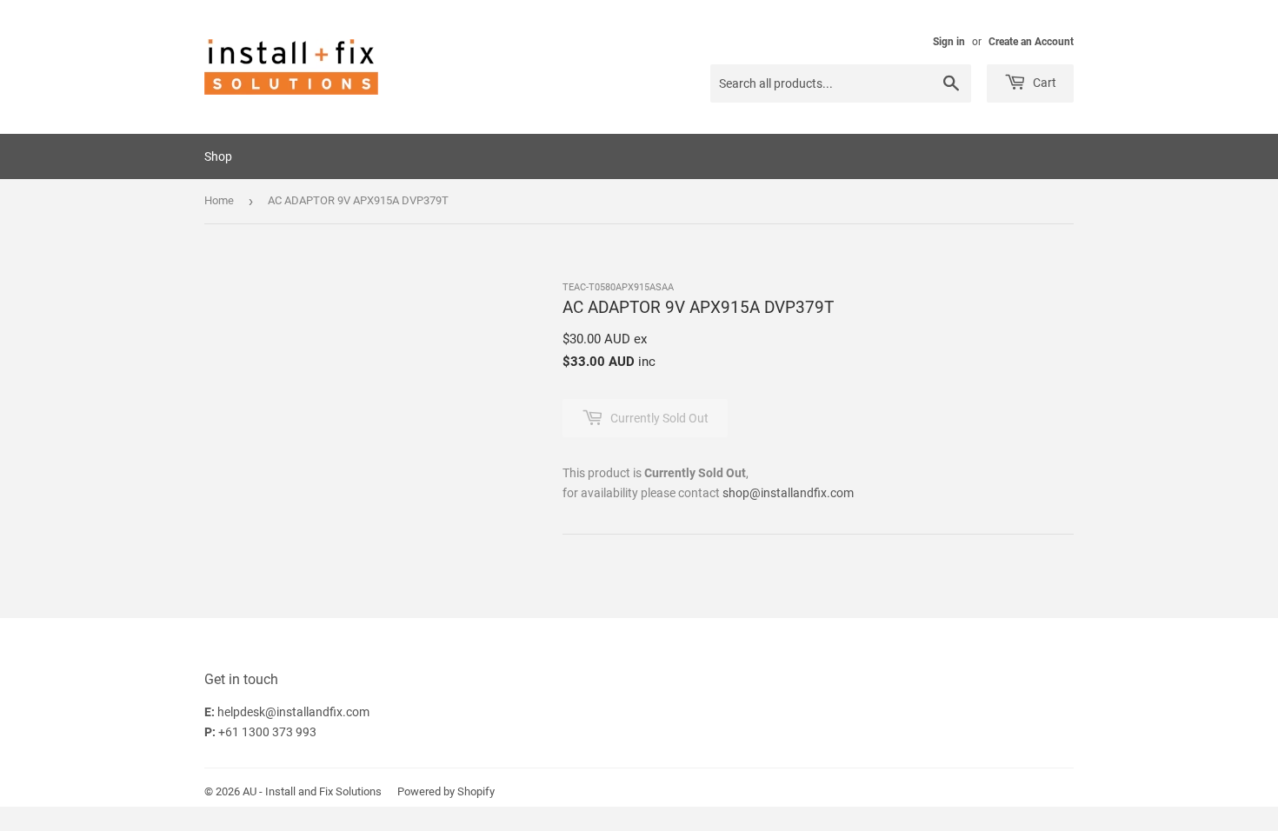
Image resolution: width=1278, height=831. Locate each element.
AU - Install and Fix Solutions (312, 791)
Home (219, 200)
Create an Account (1031, 42)
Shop (218, 156)
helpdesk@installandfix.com (293, 712)
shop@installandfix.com (788, 493)
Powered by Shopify (446, 791)
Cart (1043, 83)
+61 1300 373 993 (267, 732)
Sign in (949, 42)
